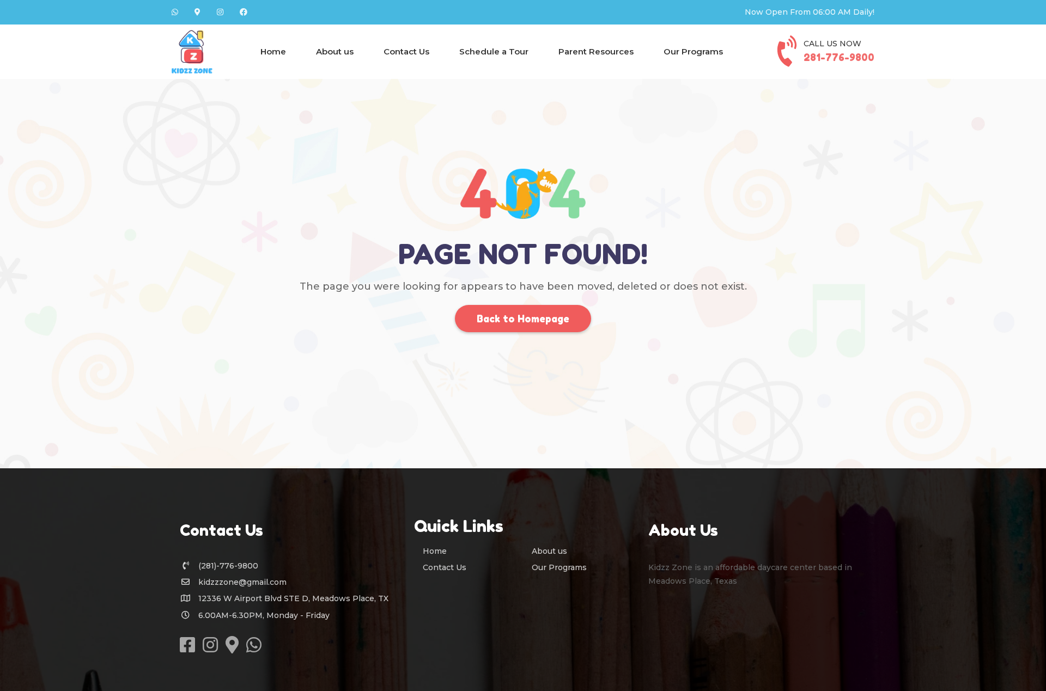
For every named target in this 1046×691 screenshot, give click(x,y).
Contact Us (406, 51)
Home (273, 51)
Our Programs (693, 51)
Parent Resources (596, 51)
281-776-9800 (839, 57)
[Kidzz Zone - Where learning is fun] (192, 52)
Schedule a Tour (493, 51)
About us (335, 51)
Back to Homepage (523, 319)
